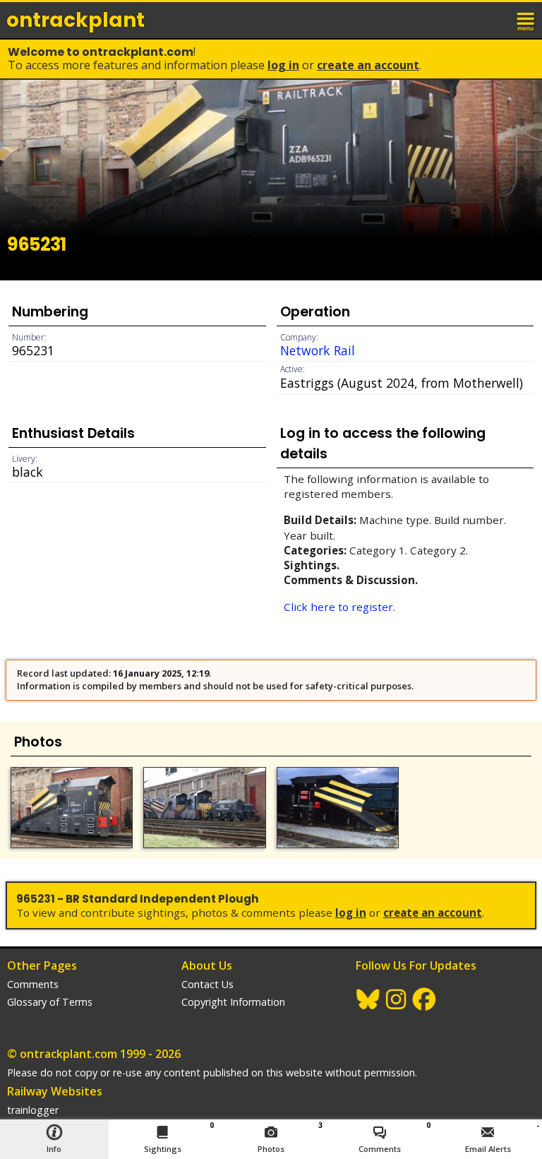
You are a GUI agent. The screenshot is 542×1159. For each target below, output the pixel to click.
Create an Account (368, 65)
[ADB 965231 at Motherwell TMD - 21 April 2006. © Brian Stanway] (71, 808)
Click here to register (338, 607)
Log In (283, 65)
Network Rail (317, 350)
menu (526, 19)
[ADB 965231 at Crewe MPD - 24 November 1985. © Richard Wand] (337, 808)
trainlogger (33, 1110)
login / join (495, 19)
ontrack (75, 20)
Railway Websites (54, 1091)
